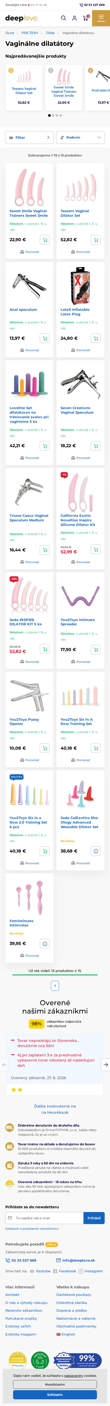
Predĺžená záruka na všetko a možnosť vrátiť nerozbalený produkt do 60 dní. (53, 1170)
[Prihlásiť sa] (74, 18)
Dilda (50, 33)
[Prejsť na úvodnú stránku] (21, 18)
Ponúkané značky (21, 1318)
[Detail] (95, 851)
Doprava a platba (71, 1310)
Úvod (9, 33)
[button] (63, 18)
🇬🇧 (58, 1334)
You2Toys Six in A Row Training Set (77, 721)
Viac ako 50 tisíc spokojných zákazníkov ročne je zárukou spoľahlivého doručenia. (56, 1188)
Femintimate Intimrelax (21, 923)
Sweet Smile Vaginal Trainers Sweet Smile (63, 91)
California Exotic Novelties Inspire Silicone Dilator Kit (78, 520)
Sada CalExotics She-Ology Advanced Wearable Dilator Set (80, 822)
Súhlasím (55, 1395)
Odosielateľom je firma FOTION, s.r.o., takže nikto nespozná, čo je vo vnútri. (57, 1132)
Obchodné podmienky (76, 1326)
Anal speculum (23, 309)
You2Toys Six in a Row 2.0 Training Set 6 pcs (28, 822)
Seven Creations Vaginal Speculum (77, 410)
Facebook (67, 1271)
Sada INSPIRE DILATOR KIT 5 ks (26, 622)
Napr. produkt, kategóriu (39, 55)
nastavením (73, 1376)
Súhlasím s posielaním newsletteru (31, 1229)
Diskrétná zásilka (71, 1302)
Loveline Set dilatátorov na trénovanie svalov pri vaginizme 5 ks (29, 415)
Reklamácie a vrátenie (76, 1318)
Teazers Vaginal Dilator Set (24, 91)
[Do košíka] (44, 239)
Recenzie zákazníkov (23, 1310)
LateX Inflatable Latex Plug (75, 311)
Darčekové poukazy (73, 1294)
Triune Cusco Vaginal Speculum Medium (29, 517)
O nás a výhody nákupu (26, 1302)
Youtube (43, 1271)
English (68, 1334)
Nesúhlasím (55, 1384)
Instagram (94, 1271)
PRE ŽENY (30, 33)
